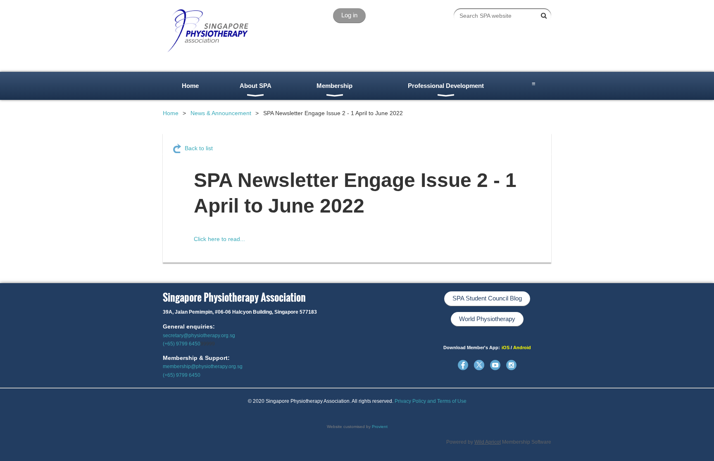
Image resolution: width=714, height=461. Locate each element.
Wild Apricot (487, 442)
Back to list (199, 148)
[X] (479, 365)
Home (170, 113)
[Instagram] (511, 365)
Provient (380, 426)
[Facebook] (463, 365)
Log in (349, 15)
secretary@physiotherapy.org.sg (199, 335)
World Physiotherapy (487, 318)
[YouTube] (495, 365)
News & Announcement (220, 113)
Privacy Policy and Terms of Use (430, 401)
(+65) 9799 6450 (181, 344)
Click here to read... (219, 239)
